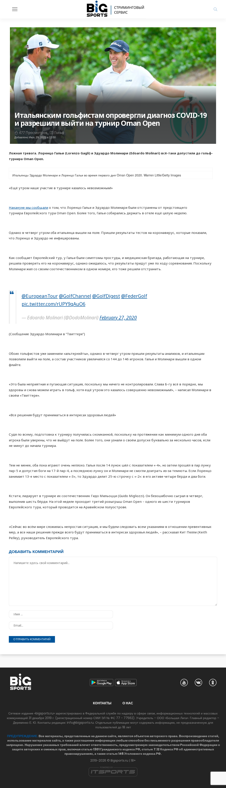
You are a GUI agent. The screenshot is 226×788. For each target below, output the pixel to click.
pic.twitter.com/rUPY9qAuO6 (53, 304)
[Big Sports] (115, 9)
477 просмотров (33, 132)
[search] (215, 9)
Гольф (59, 132)
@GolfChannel (75, 296)
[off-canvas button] (14, 9)
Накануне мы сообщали (28, 207)
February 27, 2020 (118, 317)
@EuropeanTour (40, 296)
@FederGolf (134, 296)
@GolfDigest (106, 296)
